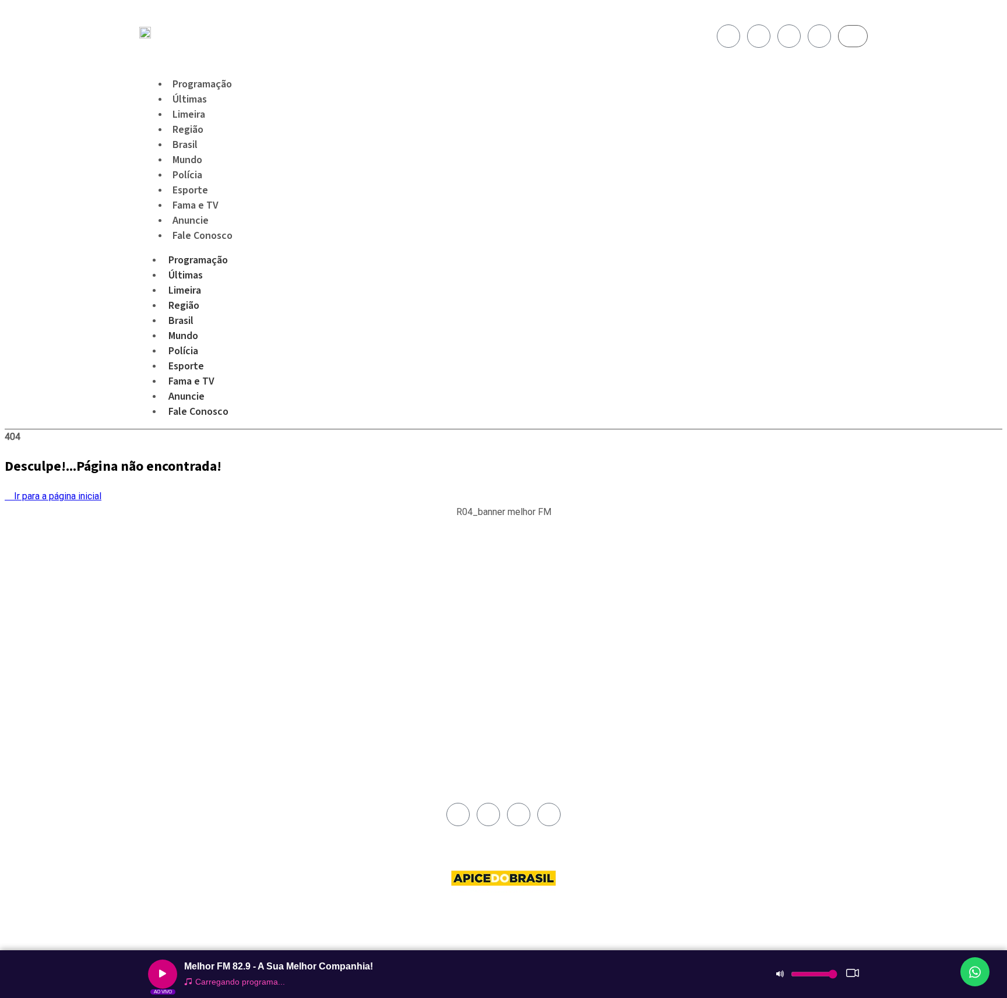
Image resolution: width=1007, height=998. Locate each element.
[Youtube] (789, 36)
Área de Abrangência (544, 596)
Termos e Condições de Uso (557, 636)
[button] (503, 518)
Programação (198, 260)
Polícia (183, 351)
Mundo (183, 336)
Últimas (185, 275)
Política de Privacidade (548, 623)
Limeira (184, 290)
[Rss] (819, 36)
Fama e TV (191, 381)
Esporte (186, 366)
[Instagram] (758, 36)
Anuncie (186, 396)
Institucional (530, 582)
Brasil (180, 320)
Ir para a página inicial (56, 496)
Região (183, 305)
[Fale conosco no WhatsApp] (975, 971)
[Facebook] (728, 36)
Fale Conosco (202, 235)
